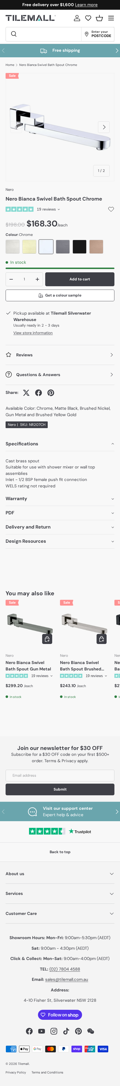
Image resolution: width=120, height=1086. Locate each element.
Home (10, 64)
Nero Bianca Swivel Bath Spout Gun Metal (28, 666)
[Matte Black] (80, 247)
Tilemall (23, 1064)
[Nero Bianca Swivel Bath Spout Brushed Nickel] (84, 624)
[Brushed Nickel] (13, 247)
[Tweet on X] (26, 393)
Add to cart (79, 279)
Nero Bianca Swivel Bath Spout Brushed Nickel (80, 666)
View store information (33, 332)
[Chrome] (46, 247)
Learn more (86, 5)
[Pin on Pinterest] (51, 393)
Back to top (60, 852)
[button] (99, 18)
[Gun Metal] (63, 247)
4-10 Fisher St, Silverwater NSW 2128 (60, 1000)
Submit (60, 789)
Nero (10, 189)
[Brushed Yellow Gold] (29, 247)
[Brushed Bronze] (96, 247)
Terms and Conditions (47, 1072)
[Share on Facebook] (38, 393)
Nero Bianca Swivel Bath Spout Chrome (48, 64)
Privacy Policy (16, 1072)
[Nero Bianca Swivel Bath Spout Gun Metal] (30, 624)
